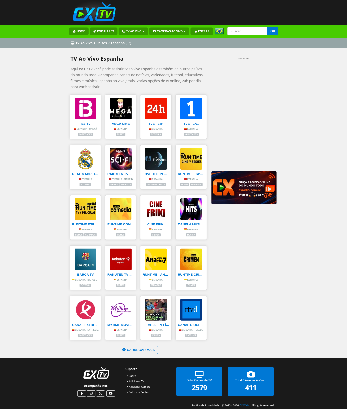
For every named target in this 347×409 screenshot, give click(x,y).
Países (102, 43)
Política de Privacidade (205, 405)
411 (250, 388)
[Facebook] (81, 393)
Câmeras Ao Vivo (169, 31)
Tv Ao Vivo (133, 31)
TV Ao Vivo (84, 43)
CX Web (244, 405)
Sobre (132, 376)
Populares (105, 31)
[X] (100, 393)
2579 (199, 388)
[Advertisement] (238, 116)
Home (80, 31)
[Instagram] (91, 393)
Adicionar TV (136, 381)
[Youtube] (110, 393)
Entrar (203, 31)
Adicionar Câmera (140, 386)
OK (272, 31)
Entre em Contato (139, 392)
